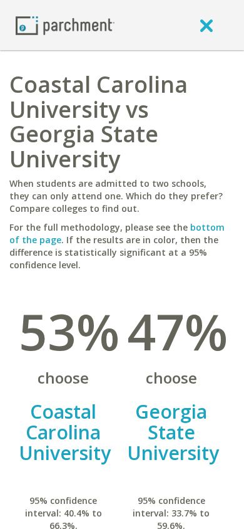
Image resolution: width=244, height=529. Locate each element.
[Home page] (65, 25)
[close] (206, 25)
